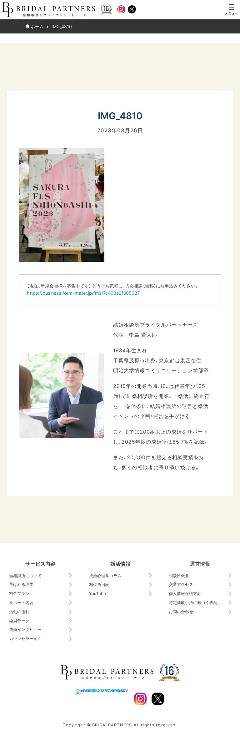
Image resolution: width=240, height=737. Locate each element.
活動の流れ (19, 611)
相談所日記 (99, 584)
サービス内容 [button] (40, 563)
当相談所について (25, 575)
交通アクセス (181, 584)
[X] (132, 9)
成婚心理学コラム (105, 575)
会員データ (19, 620)
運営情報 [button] (200, 563)
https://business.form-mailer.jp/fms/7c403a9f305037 (83, 292)
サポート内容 (21, 602)
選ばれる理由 (21, 584)
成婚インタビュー (25, 629)
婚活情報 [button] (120, 563)
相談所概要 (179, 575)
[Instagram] (121, 9)
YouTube (97, 593)
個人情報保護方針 (185, 593)
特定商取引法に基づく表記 (193, 602)
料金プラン (19, 593)
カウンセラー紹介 (25, 638)
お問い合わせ (181, 611)
